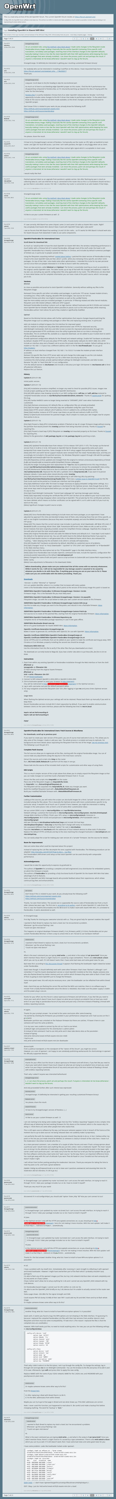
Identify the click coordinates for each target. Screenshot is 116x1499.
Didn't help (28, 1483)
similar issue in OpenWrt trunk (87, 479)
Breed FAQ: (35, 1391)
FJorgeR (100, 426)
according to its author (66, 905)
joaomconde (96, 396)
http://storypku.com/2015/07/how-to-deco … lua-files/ (51, 852)
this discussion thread (53, 964)
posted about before (63, 256)
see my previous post (100, 742)
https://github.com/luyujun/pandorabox (39, 111)
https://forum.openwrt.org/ (85, 17)
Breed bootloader (36, 677)
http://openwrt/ (68, 681)
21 (109, 39)
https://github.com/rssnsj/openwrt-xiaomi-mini (42, 109)
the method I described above (58, 47)
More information (102, 614)
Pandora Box (30, 95)
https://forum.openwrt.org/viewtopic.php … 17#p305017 (45, 71)
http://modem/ (29, 348)
